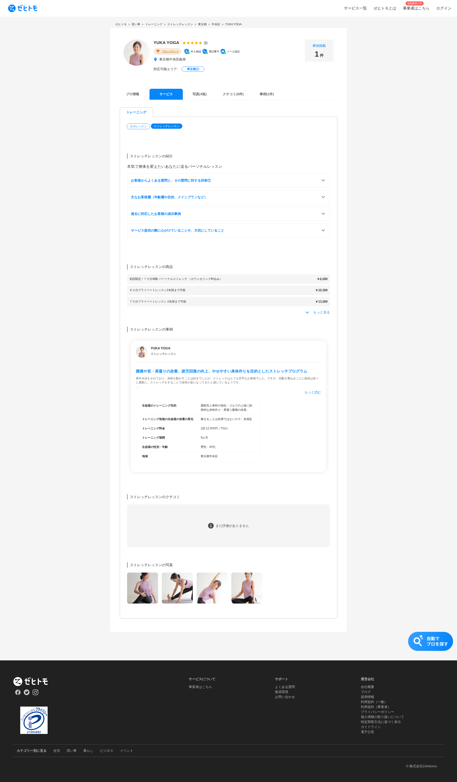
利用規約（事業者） (376, 707)
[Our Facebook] (17, 694)
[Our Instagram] (35, 694)
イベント (126, 750)
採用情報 (367, 697)
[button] (139, 126)
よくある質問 (285, 687)
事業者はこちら (200, 687)
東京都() (193, 69)
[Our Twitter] (26, 694)
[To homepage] (22, 8)
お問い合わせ (285, 697)
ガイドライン (371, 727)
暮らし (88, 750)
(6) (206, 43)
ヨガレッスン (138, 126)
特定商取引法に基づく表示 (381, 722)
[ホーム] (34, 681)
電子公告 (367, 732)
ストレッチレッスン (166, 126)
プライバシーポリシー (377, 712)
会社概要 (367, 687)
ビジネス (106, 750)
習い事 (72, 750)
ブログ (366, 692)
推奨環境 (281, 692)
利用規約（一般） (374, 702)
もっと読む (312, 392)
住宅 (56, 750)
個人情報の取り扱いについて (382, 717)
